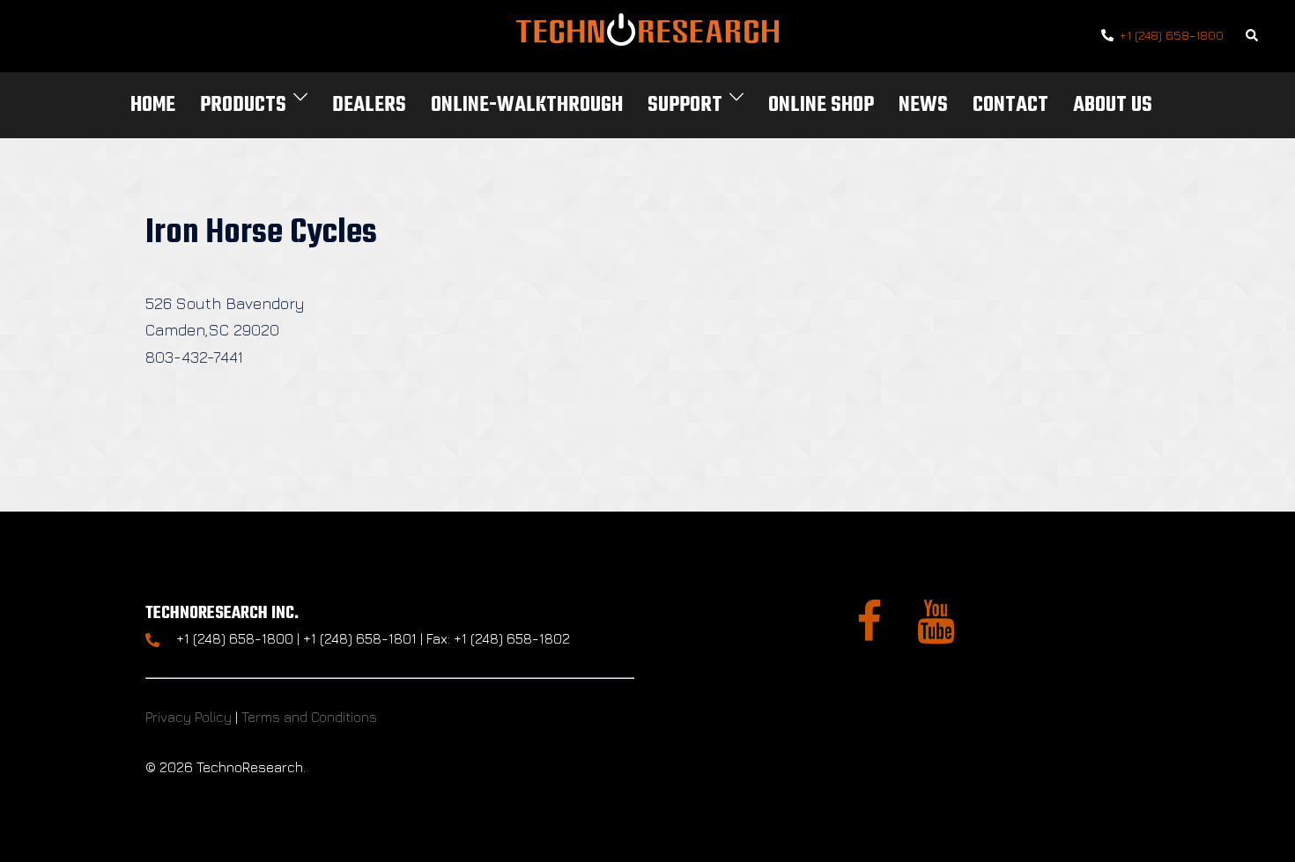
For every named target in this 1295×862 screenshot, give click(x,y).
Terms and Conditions (309, 717)
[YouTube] (936, 632)
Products (243, 105)
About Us (1112, 105)
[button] (1253, 36)
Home (152, 105)
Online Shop (821, 105)
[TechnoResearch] (647, 34)
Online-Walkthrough (527, 105)
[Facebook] (869, 632)
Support (685, 105)
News (923, 105)
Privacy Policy (188, 717)
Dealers (369, 105)
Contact (1010, 105)
